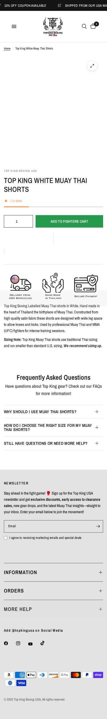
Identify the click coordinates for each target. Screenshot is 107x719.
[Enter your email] (98, 526)
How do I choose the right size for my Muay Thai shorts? (48, 427)
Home (7, 48)
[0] (92, 26)
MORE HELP (18, 608)
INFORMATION (20, 572)
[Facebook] (9, 643)
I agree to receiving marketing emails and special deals (45, 537)
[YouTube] (34, 644)
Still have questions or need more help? (46, 443)
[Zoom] (92, 66)
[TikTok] (46, 643)
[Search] (84, 26)
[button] (53, 238)
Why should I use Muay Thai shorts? (40, 411)
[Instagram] (22, 643)
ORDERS (14, 590)
